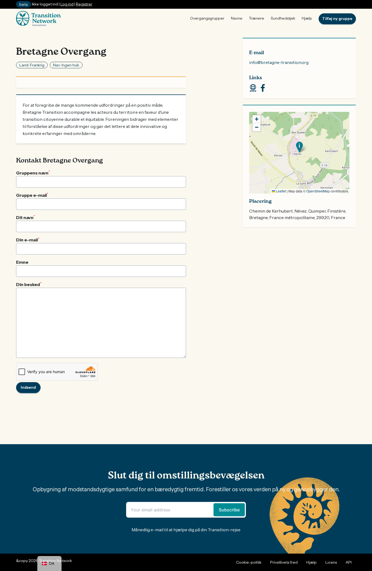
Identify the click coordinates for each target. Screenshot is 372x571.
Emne (22, 262)
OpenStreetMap (318, 191)
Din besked (28, 284)
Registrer (84, 4)
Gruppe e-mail (32, 195)
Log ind (67, 4)
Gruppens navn (33, 173)
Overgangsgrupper (207, 18)
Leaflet (280, 191)
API (349, 562)
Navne (236, 18)
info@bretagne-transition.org (279, 62)
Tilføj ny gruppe (337, 18)
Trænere (256, 18)
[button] (299, 147)
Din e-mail (27, 239)
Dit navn (25, 217)
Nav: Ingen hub (66, 65)
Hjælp (307, 18)
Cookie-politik (248, 562)
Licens (331, 562)
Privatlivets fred (284, 562)
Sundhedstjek (283, 18)
